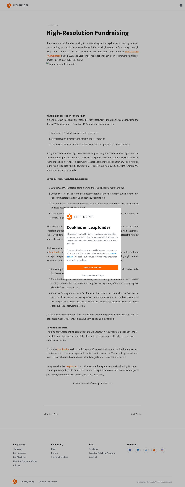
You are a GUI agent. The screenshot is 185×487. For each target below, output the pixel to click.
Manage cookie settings (93, 275)
